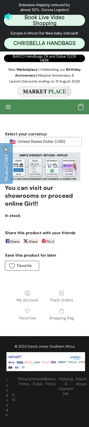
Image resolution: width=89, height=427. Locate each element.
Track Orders (61, 300)
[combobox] (43, 141)
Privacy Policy (24, 381)
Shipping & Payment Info (65, 386)
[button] (44, 19)
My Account (27, 300)
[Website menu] (8, 107)
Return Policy (50, 381)
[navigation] (10, 397)
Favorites (27, 318)
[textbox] (40, 142)
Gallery (44, 169)
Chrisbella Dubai (37, 381)
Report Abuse (81, 381)
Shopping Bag (61, 318)
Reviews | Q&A (6, 167)
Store (27, 169)
